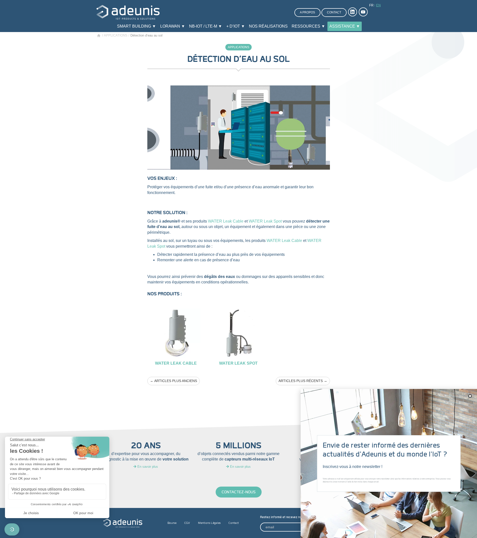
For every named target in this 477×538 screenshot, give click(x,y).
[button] (470, 396)
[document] (238, 269)
